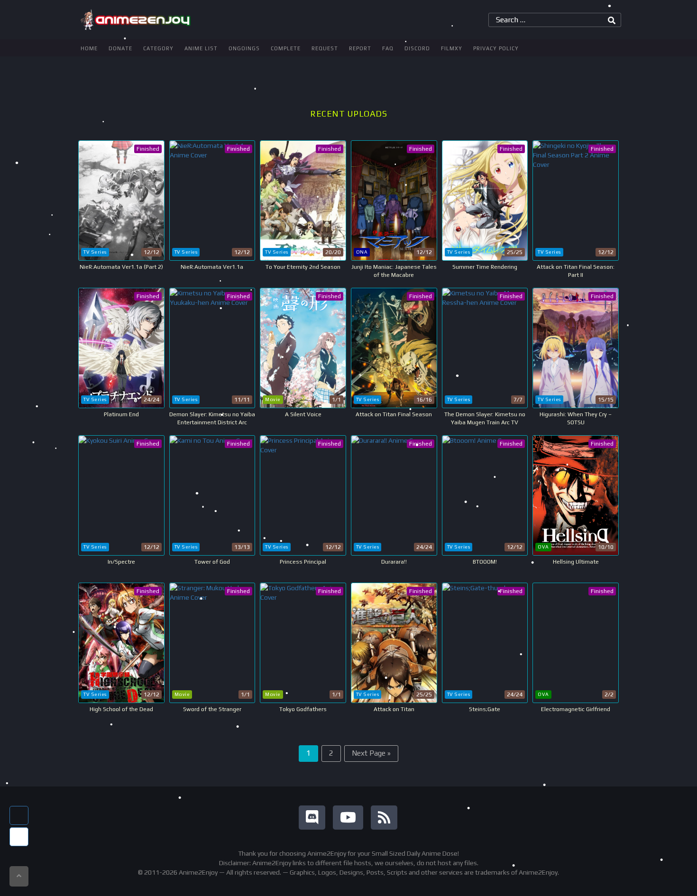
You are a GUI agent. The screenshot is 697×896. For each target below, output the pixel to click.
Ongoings (244, 48)
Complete (286, 48)
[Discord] (312, 817)
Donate (120, 48)
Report (360, 48)
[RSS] (384, 817)
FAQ (388, 48)
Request (325, 48)
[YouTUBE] (348, 817)
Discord (417, 48)
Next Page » (371, 753)
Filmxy (451, 48)
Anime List (201, 48)
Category (158, 48)
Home (89, 48)
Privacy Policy (496, 48)
